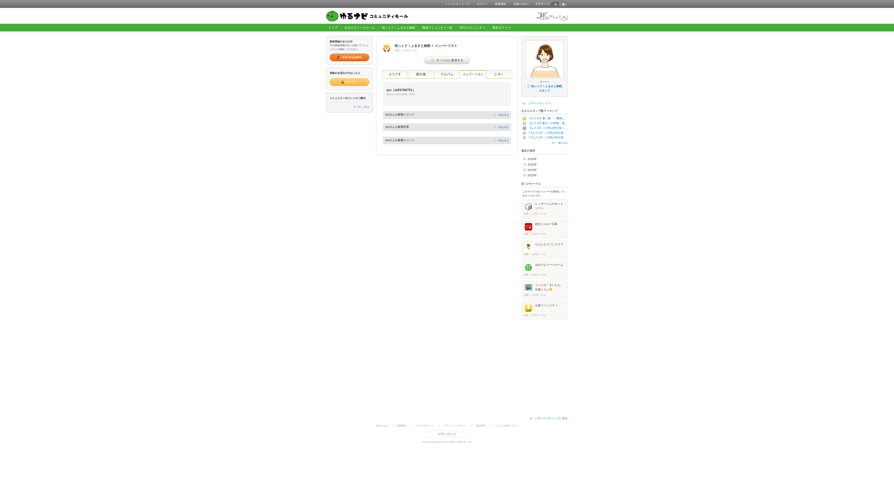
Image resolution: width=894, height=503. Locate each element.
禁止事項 (480, 425)
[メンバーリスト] (473, 74)
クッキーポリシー (425, 425)
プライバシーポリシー (455, 425)
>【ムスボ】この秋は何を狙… (547, 132)
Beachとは (382, 425)
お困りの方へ (521, 4)
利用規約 (401, 425)
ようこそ (395, 74)
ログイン (482, 4)
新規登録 (500, 4)
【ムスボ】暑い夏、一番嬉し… (547, 118)
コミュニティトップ (457, 4)
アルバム (447, 74)
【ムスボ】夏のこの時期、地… (547, 123)
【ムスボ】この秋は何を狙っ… (547, 127)
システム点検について (506, 425)
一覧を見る (503, 115)
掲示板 (421, 74)
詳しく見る (363, 106)
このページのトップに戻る (551, 418)
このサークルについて (539, 103)
